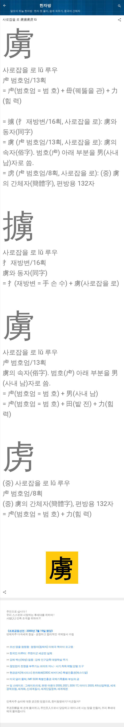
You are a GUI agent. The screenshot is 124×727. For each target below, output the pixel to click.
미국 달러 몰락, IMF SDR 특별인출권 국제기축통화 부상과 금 (44, 679)
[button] (119, 20)
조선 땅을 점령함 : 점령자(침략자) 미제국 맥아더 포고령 (41, 646)
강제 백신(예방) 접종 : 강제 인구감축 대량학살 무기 (39, 659)
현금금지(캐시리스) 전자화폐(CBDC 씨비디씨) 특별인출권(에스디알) (49, 672)
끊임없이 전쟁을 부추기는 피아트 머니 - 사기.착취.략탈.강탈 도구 (47, 666)
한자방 (45, 5)
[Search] (119, 6)
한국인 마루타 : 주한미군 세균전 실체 (31, 653)
